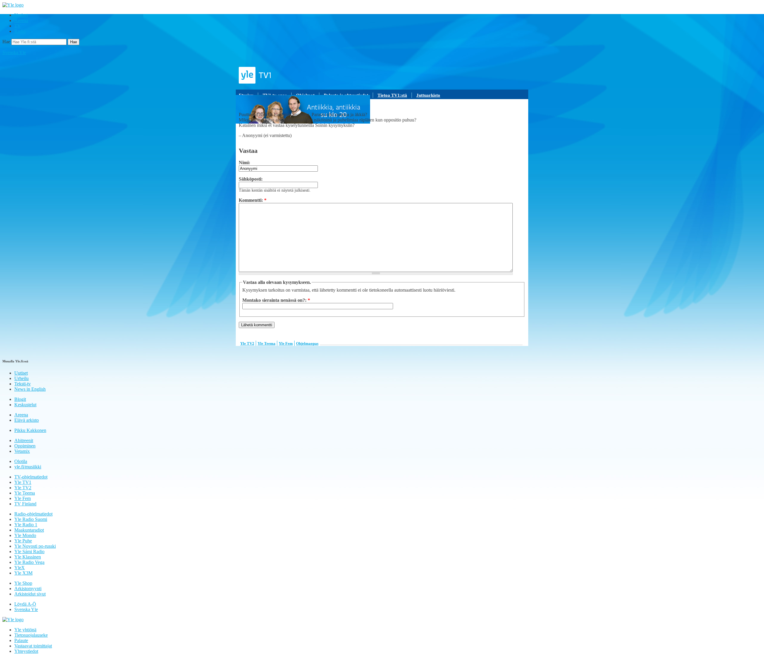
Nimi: (244, 162)
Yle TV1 (22, 482)
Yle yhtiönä (25, 629)
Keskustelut (25, 404)
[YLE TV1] (382, 75)
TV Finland (25, 503)
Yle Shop (23, 583)
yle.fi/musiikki (27, 466)
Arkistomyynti (27, 588)
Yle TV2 (247, 343)
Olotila (20, 461)
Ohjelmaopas (307, 343)
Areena (21, 20)
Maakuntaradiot (29, 530)
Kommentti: (253, 200)
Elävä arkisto (26, 420)
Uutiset (21, 15)
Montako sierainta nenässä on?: (276, 300)
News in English (30, 389)
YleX (19, 567)
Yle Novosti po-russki (35, 546)
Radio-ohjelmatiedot (33, 513)
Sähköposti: (251, 178)
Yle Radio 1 (25, 524)
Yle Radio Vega (29, 562)
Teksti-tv (22, 383)
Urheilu (21, 378)
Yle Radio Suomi (30, 519)
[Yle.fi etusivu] (13, 4)
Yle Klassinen (27, 556)
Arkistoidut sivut (30, 593)
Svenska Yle (14, 52)
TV (17, 25)
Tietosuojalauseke (31, 635)
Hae (6, 41)
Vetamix (22, 451)
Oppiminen (25, 445)
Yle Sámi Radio (29, 551)
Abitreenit (23, 440)
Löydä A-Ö (25, 604)
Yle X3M (23, 573)
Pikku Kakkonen (30, 430)
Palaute (21, 640)
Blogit (20, 399)
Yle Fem (286, 343)
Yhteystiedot (26, 651)
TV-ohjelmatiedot (30, 476)
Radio (20, 31)
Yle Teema (266, 343)
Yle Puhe (23, 540)
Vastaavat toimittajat (33, 645)
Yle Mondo (25, 535)
